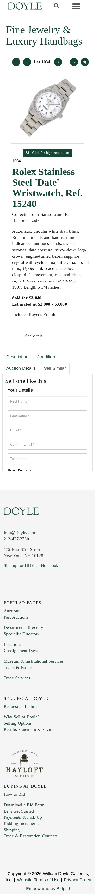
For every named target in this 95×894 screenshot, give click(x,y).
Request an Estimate (22, 706)
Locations (12, 644)
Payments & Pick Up (23, 817)
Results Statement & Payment (31, 729)
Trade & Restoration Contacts (30, 835)
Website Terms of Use (38, 880)
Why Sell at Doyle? (21, 716)
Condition (46, 356)
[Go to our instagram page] (82, 335)
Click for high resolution (50, 153)
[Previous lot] (27, 62)
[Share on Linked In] (71, 335)
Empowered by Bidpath (48, 888)
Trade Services (17, 677)
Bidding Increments (21, 823)
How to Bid (14, 794)
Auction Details (21, 368)
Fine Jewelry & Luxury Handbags (44, 35)
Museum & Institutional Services (34, 661)
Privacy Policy (77, 880)
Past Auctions (16, 617)
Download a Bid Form (24, 804)
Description (17, 356)
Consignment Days (21, 650)
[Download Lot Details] (74, 62)
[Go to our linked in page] (29, 594)
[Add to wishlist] (85, 62)
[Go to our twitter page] (18, 594)
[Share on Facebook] (51, 335)
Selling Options (18, 723)
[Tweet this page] (61, 335)
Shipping (12, 829)
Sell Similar (55, 368)
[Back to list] (16, 62)
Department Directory (23, 627)
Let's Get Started (19, 811)
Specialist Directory (21, 633)
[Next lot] (58, 62)
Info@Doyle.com (19, 532)
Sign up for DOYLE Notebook (31, 565)
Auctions (12, 610)
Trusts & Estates (18, 667)
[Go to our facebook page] (8, 594)
